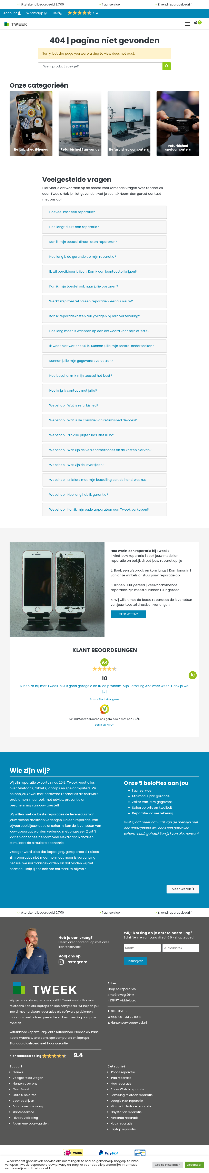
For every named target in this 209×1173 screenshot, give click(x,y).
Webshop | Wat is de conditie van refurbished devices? (93, 420)
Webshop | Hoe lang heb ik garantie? (78, 494)
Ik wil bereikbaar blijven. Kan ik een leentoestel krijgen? (93, 271)
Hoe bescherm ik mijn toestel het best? (80, 375)
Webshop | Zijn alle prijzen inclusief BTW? (81, 435)
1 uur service (111, 4)
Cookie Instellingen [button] (167, 1165)
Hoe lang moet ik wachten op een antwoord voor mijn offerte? (99, 331)
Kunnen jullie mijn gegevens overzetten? (81, 360)
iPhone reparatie (123, 1072)
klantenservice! (70, 947)
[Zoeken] (166, 66)
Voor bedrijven (23, 1101)
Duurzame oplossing (28, 1106)
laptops (83, 1038)
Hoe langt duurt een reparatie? (74, 227)
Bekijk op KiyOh (104, 724)
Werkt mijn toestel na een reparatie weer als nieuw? (91, 301)
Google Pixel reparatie (127, 1101)
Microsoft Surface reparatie (131, 1106)
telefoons (41, 1038)
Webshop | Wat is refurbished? (73, 405)
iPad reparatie (121, 1078)
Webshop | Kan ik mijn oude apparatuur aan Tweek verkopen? (99, 509)
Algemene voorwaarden (31, 1123)
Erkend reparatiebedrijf (175, 4)
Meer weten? (128, 614)
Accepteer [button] (194, 1165)
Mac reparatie (121, 1084)
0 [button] (200, 22)
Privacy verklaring (25, 1118)
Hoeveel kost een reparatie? (72, 212)
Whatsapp (35, 13)
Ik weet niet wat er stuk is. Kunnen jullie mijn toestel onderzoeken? (101, 346)
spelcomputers (60, 1038)
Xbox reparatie (121, 1123)
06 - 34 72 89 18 (129, 1017)
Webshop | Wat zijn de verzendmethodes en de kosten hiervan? (100, 450)
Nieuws (18, 1072)
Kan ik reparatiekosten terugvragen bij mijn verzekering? (94, 316)
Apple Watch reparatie (127, 1089)
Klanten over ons (25, 1084)
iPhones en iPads (86, 1032)
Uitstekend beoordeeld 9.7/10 (42, 4)
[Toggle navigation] (187, 24)
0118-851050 (119, 1011)
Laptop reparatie (123, 1129)
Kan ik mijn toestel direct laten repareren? (83, 241)
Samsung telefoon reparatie (132, 1095)
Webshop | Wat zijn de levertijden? (76, 465)
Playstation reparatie (126, 1112)
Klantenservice (23, 1112)
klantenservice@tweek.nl (129, 1023)
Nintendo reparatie (125, 1118)
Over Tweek (21, 1089)
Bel (55, 13)
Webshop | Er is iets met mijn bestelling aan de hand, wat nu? (98, 479)
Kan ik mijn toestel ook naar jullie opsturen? (83, 286)
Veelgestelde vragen (28, 1078)
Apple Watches (21, 1038)
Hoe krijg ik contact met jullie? (73, 390)
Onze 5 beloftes (24, 1095)
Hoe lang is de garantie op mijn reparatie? (82, 256)
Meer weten (182, 889)
